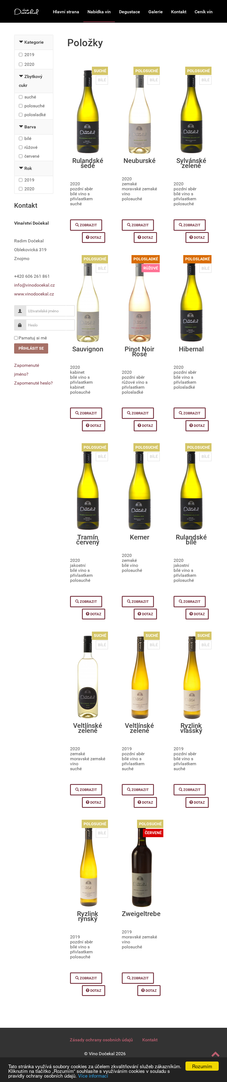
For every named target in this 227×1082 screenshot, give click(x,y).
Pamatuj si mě (33, 338)
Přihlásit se (31, 348)
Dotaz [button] (95, 237)
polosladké (35, 114)
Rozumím (202, 1066)
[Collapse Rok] (21, 168)
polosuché (34, 105)
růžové (30, 147)
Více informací (93, 1075)
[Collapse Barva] (21, 126)
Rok (28, 168)
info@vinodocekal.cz (34, 285)
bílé (27, 138)
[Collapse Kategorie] (21, 42)
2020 (29, 64)
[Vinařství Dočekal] (26, 11)
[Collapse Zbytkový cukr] (21, 76)
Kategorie (34, 42)
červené (31, 156)
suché (30, 97)
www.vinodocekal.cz (34, 294)
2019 (29, 54)
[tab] (34, 42)
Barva (30, 126)
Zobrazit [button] (88, 225)
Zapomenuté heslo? (33, 383)
